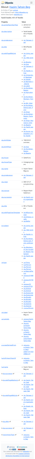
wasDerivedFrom (8, 345)
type (4, 263)
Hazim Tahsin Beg (19, 7)
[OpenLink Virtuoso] (10, 447)
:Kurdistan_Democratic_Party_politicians (28, 242)
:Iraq (26, 64)
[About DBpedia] (7, 3)
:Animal (27, 289)
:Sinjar (27, 112)
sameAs (5, 319)
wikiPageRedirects (10, 380)
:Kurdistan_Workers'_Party (28, 99)
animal (15, 10)
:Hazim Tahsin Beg (28, 320)
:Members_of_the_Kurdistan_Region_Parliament (29, 250)
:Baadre (27, 125)
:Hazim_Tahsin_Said (28, 381)
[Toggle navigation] (31, 3)
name (4, 169)
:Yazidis (27, 79)
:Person (27, 265)
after (6, 422)
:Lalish (27, 86)
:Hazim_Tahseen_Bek (28, 390)
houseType (6, 162)
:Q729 (28, 286)
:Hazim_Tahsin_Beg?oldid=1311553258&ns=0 (28, 349)
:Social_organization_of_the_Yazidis (28, 133)
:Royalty (27, 297)
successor (7, 374)
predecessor (7, 40)
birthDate (6, 140)
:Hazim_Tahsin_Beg (28, 360)
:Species (27, 304)
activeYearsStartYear (9, 25)
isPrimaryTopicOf (8, 358)
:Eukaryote (28, 293)
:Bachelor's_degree (28, 83)
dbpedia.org (18, 15)
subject (5, 226)
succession (6, 197)
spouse (5, 191)
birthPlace (6, 147)
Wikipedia (26, 451)
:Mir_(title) (28, 103)
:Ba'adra (27, 62)
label (4, 312)
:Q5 (27, 284)
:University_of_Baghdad (28, 76)
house (4, 158)
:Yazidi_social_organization (28, 199)
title (4, 47)
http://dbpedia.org (21, 12)
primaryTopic (9, 435)
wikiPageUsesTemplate (10, 213)
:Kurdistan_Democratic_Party (28, 107)
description (6, 31)
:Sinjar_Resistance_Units (28, 122)
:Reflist (27, 221)
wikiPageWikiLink (8, 53)
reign (4, 182)
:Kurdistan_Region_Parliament (28, 116)
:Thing (27, 263)
